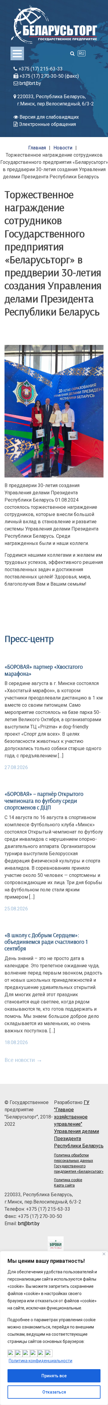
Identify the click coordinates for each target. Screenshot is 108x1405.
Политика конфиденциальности (40, 1360)
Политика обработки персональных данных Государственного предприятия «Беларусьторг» (79, 1163)
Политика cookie (68, 1180)
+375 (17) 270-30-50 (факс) (48, 76)
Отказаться (54, 1392)
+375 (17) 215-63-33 (40, 69)
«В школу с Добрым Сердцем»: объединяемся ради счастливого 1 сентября (46, 941)
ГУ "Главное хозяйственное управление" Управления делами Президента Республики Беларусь (79, 1124)
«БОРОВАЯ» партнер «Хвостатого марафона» (43, 670)
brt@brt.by (29, 83)
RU (81, 53)
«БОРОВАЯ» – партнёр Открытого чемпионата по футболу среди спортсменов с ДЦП (43, 800)
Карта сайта (64, 1185)
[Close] (104, 1254)
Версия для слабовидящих (48, 117)
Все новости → (23, 1059)
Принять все (54, 1375)
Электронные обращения (47, 124)
